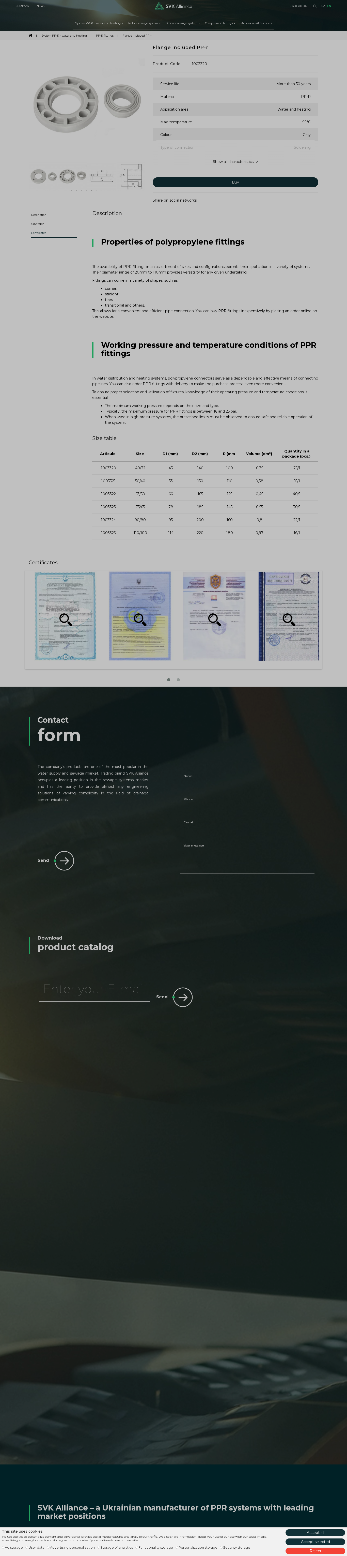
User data (36, 1547)
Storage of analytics (116, 1547)
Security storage (236, 1547)
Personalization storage (198, 1547)
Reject (315, 1551)
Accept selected (315, 1541)
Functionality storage (155, 1547)
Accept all (315, 1532)
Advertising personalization (72, 1547)
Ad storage (14, 1547)
